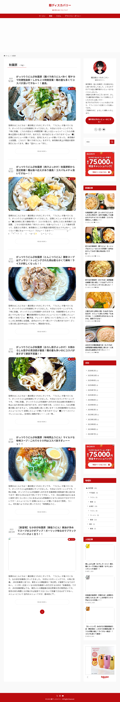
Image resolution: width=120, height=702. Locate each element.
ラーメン (94, 515)
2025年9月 (93, 380)
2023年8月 (93, 429)
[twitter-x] (95, 129)
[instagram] (99, 129)
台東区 (93, 506)
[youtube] (103, 129)
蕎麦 (93, 502)
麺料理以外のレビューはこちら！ (99, 120)
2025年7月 (93, 390)
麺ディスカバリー (60, 5)
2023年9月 (93, 424)
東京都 (92, 488)
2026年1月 (93, 370)
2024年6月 (93, 400)
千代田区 (93, 493)
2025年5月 (93, 395)
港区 (92, 524)
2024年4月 (93, 405)
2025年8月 (93, 385)
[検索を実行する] (112, 142)
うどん (93, 497)
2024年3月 (93, 409)
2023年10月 (93, 419)
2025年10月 (93, 375)
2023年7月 (93, 434)
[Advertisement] (60, 35)
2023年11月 (93, 414)
